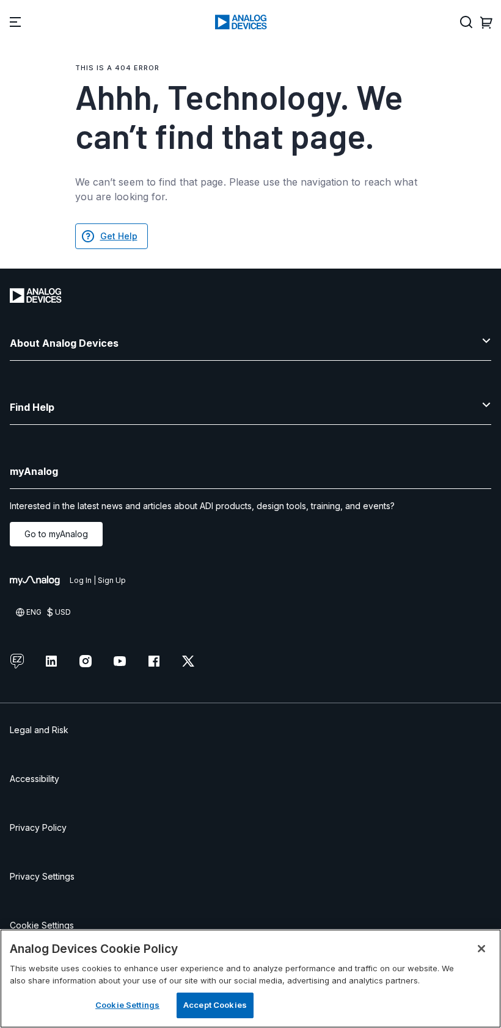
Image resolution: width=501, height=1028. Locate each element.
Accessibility (34, 778)
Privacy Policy (38, 827)
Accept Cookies (215, 1005)
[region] (250, 978)
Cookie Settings (42, 925)
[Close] (481, 948)
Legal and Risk (39, 730)
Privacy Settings (42, 876)
